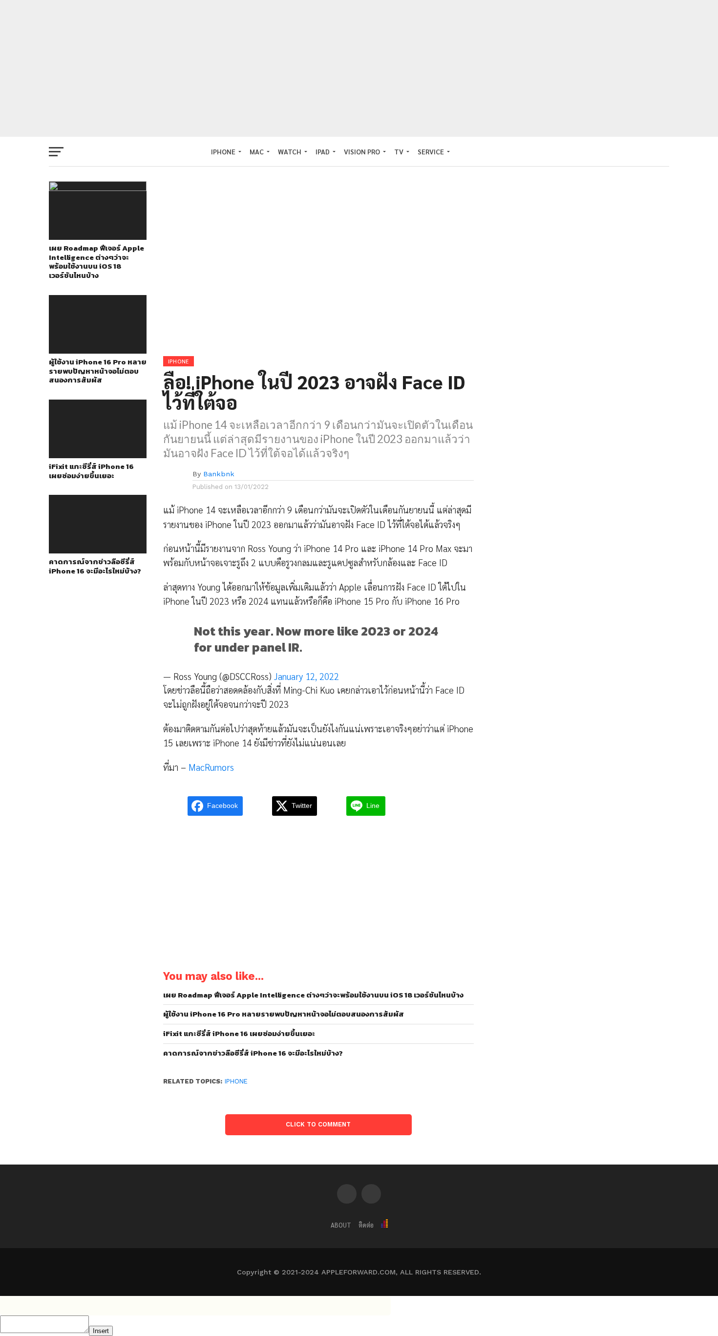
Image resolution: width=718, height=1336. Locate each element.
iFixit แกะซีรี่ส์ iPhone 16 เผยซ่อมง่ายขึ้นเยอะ (91, 471)
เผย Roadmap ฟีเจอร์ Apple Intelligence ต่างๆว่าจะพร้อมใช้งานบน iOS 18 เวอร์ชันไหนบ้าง (96, 262)
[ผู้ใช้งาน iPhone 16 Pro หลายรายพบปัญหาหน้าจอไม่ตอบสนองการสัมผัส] (98, 350)
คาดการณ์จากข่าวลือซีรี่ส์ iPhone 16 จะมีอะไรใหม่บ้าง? (95, 566)
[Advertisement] (359, 68)
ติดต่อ (366, 1225)
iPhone (236, 1081)
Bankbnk (218, 474)
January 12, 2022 (306, 676)
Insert (101, 1331)
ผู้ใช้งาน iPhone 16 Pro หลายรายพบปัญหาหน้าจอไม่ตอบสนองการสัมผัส (98, 371)
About (341, 1225)
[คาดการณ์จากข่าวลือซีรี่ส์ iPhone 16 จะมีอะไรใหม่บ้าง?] (98, 550)
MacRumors (211, 767)
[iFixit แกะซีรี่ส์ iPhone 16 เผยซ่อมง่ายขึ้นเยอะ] (98, 455)
